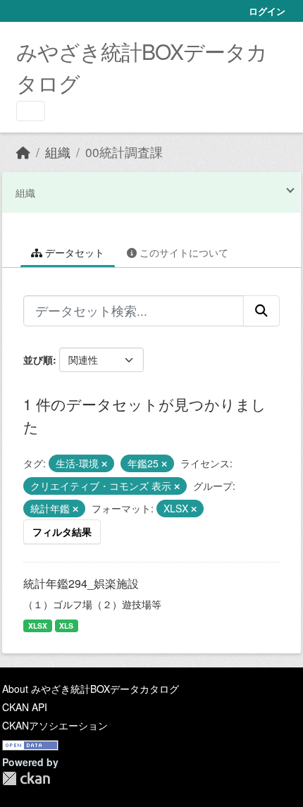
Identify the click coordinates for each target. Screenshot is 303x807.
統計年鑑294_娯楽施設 (81, 583)
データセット (73, 252)
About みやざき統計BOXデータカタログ (90, 689)
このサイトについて (182, 252)
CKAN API (24, 707)
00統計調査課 (124, 152)
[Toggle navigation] (30, 111)
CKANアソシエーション (55, 725)
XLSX (37, 625)
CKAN (26, 778)
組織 (57, 152)
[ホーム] (23, 152)
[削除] (104, 463)
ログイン (267, 11)
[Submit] (261, 310)
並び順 (38, 359)
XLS (66, 625)
